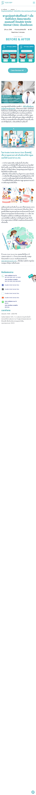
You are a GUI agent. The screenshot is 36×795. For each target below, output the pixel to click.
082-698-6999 (17, 281)
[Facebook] (2, 285)
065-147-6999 (17, 277)
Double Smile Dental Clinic (12, 285)
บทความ (12, 9)
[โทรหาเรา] (2, 276)
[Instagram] (2, 293)
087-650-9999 (8, 277)
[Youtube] (2, 297)
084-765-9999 (8, 281)
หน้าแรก (5, 9)
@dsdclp (7, 307)
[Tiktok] (2, 289)
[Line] (2, 301)
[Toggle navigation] (33, 2)
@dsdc (6, 303)
